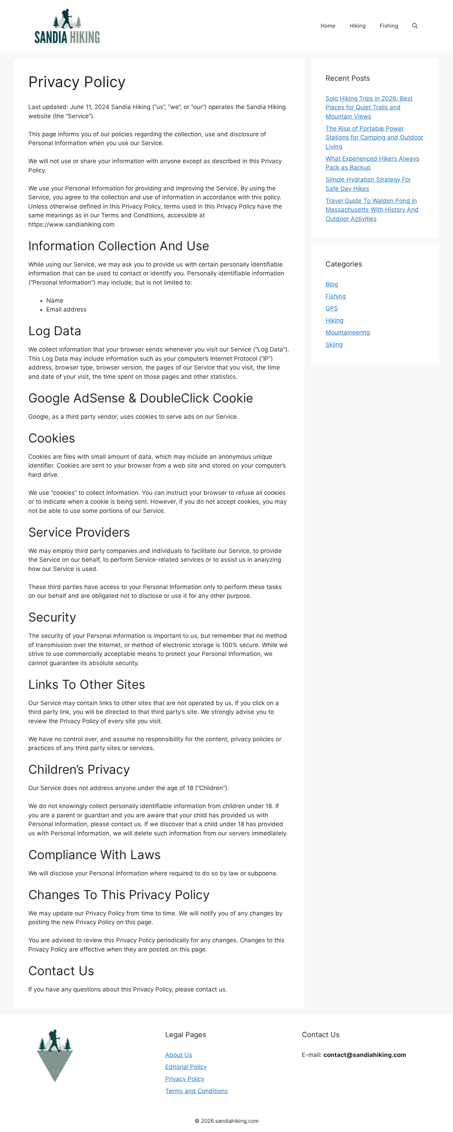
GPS (332, 308)
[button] (415, 25)
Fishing (389, 25)
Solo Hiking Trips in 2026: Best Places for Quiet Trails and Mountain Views (369, 107)
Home (328, 25)
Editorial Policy (186, 1066)
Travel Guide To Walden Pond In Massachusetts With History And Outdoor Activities (372, 209)
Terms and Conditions (196, 1090)
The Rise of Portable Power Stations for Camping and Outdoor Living (374, 137)
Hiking (358, 25)
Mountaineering (348, 332)
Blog (332, 284)
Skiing (334, 344)
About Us (178, 1054)
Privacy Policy (184, 1078)
